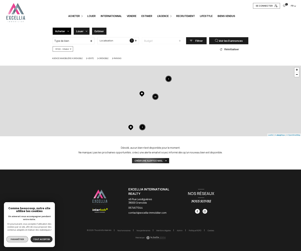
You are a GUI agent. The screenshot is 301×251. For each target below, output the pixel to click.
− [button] (297, 74)
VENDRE (131, 16)
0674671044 (135, 207)
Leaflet (270, 135)
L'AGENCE (163, 16)
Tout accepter (41, 239)
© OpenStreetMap (293, 135)
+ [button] (297, 70)
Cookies (211, 230)
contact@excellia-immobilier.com (147, 212)
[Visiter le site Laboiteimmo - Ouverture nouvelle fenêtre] (156, 238)
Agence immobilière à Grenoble (67, 58)
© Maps (280, 135)
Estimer (99, 31)
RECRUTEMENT (185, 16)
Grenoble (103, 58)
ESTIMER (146, 16)
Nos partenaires (143, 230)
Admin (180, 230)
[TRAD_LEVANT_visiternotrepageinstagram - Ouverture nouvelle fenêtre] (204, 211)
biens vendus (226, 16)
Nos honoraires (123, 230)
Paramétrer (17, 239)
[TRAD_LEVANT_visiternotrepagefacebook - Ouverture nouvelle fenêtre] (197, 211)
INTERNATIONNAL (111, 16)
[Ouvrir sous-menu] (82, 16)
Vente (91, 58)
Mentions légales (163, 230)
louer (91, 16)
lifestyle (206, 16)
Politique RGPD (195, 230)
